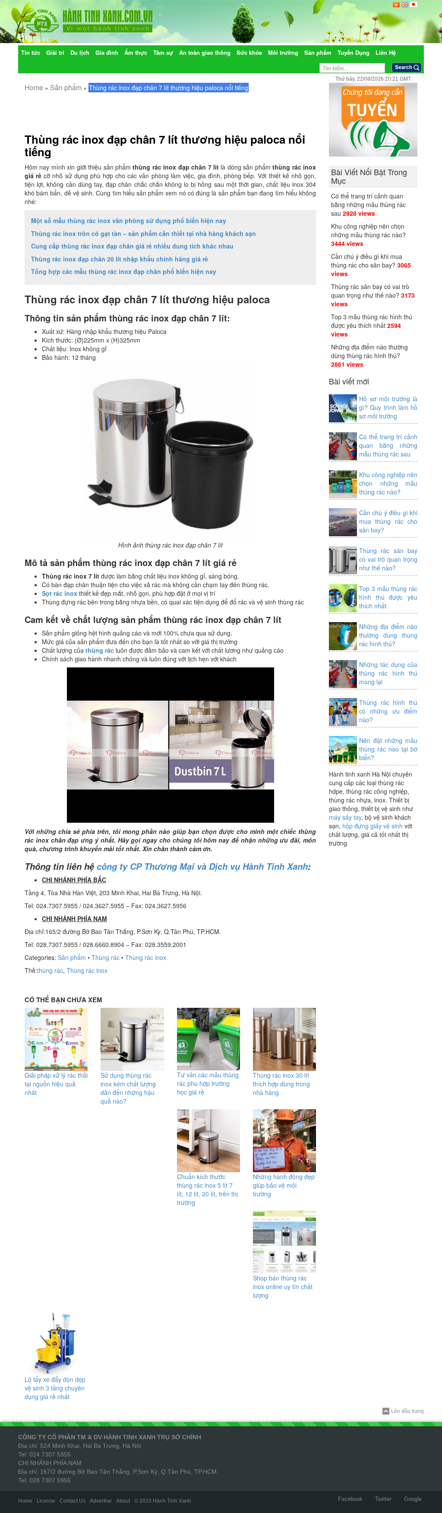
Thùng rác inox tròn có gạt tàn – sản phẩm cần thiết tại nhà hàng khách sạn (143, 233)
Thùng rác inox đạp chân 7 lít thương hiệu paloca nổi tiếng (165, 145)
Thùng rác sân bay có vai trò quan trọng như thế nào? (370, 290)
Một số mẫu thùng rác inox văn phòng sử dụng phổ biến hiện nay (128, 220)
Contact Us (72, 1501)
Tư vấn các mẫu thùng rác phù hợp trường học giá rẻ (208, 1083)
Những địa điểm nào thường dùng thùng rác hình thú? (369, 351)
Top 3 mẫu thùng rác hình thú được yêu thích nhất (371, 321)
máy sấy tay (345, 817)
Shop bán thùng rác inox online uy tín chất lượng (283, 1286)
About (123, 1501)
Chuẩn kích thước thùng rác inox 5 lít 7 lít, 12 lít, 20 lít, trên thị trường (207, 1189)
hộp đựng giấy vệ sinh (372, 825)
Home (34, 87)
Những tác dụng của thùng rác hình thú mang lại (388, 673)
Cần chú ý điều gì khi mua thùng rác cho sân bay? (366, 260)
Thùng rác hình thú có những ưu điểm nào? (388, 711)
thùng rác (50, 970)
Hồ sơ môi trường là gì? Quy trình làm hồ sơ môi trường (388, 407)
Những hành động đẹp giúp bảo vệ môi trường (284, 1185)
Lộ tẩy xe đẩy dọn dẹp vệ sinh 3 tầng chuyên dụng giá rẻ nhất (55, 1388)
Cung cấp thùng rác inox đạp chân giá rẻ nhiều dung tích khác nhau (132, 246)
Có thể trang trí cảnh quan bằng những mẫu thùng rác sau (368, 204)
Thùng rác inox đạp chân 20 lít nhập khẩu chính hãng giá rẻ (119, 259)
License (46, 1501)
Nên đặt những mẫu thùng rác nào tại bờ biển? (388, 749)
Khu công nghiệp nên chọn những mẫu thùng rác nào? (368, 230)
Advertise (101, 1501)
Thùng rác (106, 957)
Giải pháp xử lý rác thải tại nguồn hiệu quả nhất (56, 1084)
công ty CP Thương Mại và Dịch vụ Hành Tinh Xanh (202, 866)
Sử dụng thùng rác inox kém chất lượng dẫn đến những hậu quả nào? (128, 1088)
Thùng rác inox (145, 957)
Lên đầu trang (407, 1411)
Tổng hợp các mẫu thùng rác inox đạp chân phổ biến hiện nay (123, 271)
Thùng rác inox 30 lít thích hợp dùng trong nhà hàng (281, 1084)
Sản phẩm (66, 87)
